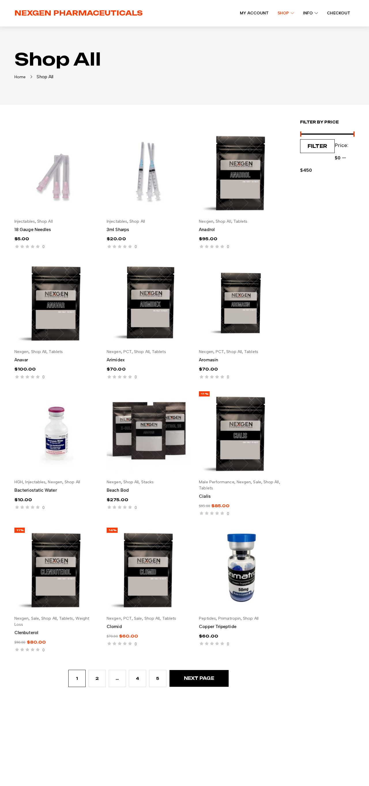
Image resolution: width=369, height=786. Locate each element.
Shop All (45, 221)
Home (20, 77)
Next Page (199, 678)
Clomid (114, 626)
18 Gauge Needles (32, 229)
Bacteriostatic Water (35, 490)
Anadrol (207, 229)
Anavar (21, 360)
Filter (317, 146)
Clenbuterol (26, 632)
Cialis (204, 496)
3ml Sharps (118, 229)
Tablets (241, 221)
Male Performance (216, 482)
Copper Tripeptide (217, 626)
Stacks (147, 482)
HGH (18, 482)
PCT (127, 351)
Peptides (207, 618)
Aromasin (208, 360)
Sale (257, 482)
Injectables (24, 221)
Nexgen (206, 221)
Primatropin (229, 618)
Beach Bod (118, 490)
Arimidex (116, 360)
